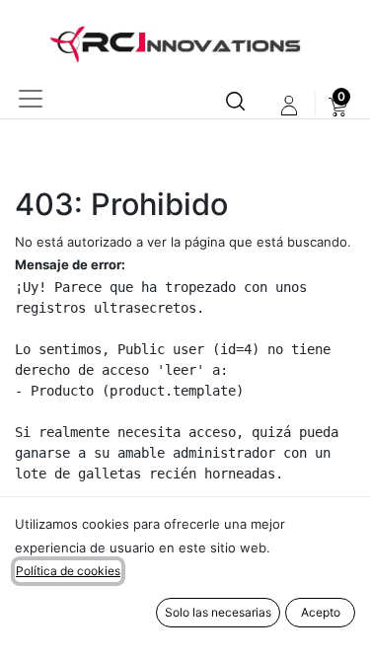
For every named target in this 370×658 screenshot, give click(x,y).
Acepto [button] (320, 612)
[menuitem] (338, 105)
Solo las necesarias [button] (218, 612)
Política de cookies (68, 570)
